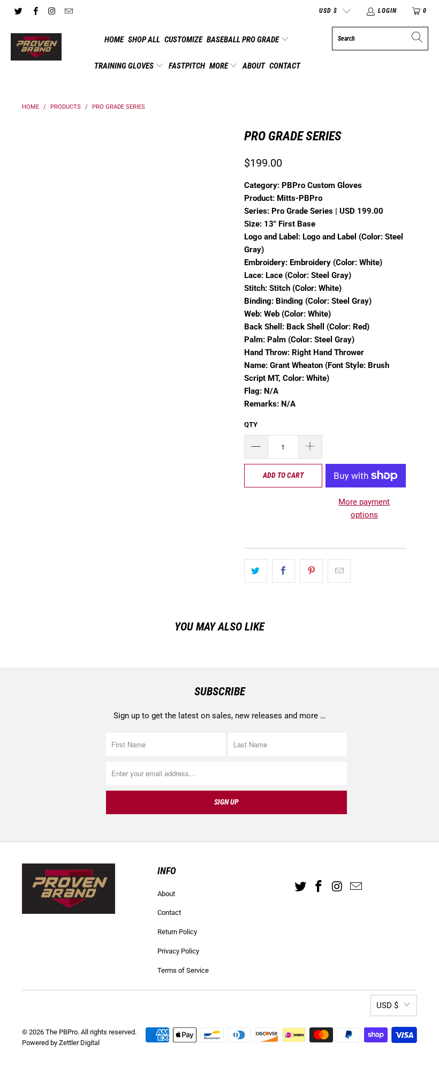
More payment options (364, 508)
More (219, 66)
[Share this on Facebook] (283, 571)
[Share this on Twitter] (255, 571)
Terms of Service (183, 970)
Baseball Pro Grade (244, 39)
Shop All (144, 39)
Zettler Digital (79, 1043)
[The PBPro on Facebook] (34, 10)
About (254, 66)
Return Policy (177, 932)
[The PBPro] (36, 47)
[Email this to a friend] (339, 571)
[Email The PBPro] (68, 10)
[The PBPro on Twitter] (17, 10)
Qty (251, 424)
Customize (183, 39)
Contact (284, 66)
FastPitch (187, 66)
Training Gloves (124, 66)
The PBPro (62, 1032)
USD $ (328, 10)
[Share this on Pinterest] (311, 571)
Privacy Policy (178, 951)
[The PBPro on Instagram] (51, 10)
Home (114, 39)
